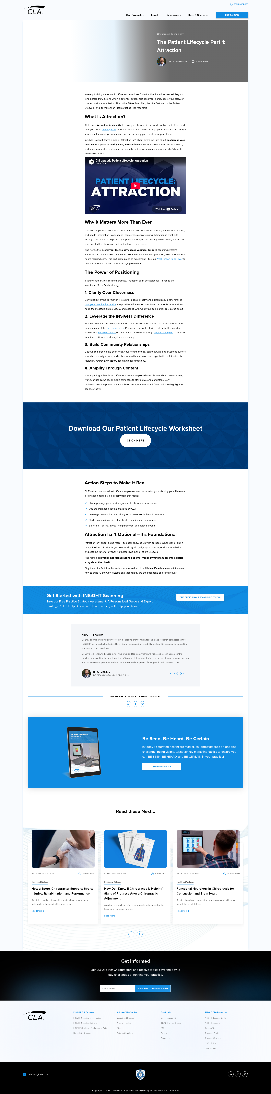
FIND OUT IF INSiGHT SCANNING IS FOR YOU (200, 597)
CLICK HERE (135, 440)
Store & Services (197, 15)
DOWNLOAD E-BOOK (161, 766)
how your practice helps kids (100, 304)
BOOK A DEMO (232, 15)
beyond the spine (163, 332)
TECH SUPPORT (241, 4)
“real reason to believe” (170, 259)
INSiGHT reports (107, 332)
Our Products (134, 15)
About (154, 15)
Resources (173, 15)
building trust (109, 129)
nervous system (115, 328)
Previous (131, 934)
